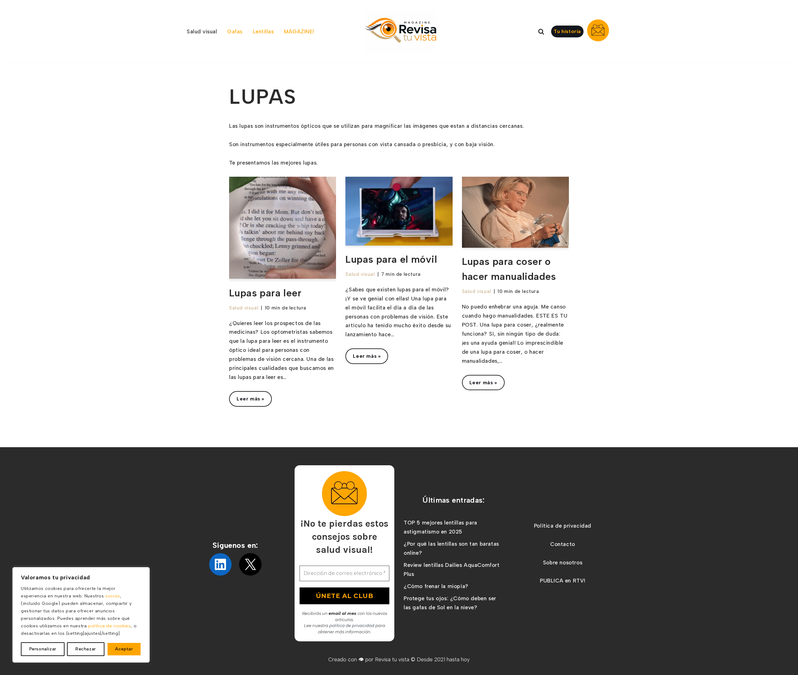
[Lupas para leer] (282, 228)
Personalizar (42, 649)
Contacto (562, 544)
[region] (81, 615)
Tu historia (567, 31)
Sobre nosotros (562, 562)
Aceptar (124, 649)
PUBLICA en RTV (562, 580)
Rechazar (85, 649)
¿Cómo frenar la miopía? (436, 586)
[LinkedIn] (220, 564)
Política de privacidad (562, 526)
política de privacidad (351, 625)
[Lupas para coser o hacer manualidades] (515, 212)
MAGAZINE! (299, 31)
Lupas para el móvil (391, 259)
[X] (250, 564)
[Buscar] (541, 31)
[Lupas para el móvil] (398, 211)
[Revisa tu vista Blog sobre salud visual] (400, 32)
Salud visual (243, 308)
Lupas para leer (265, 293)
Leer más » (246, 401)
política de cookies (109, 626)
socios (112, 596)
